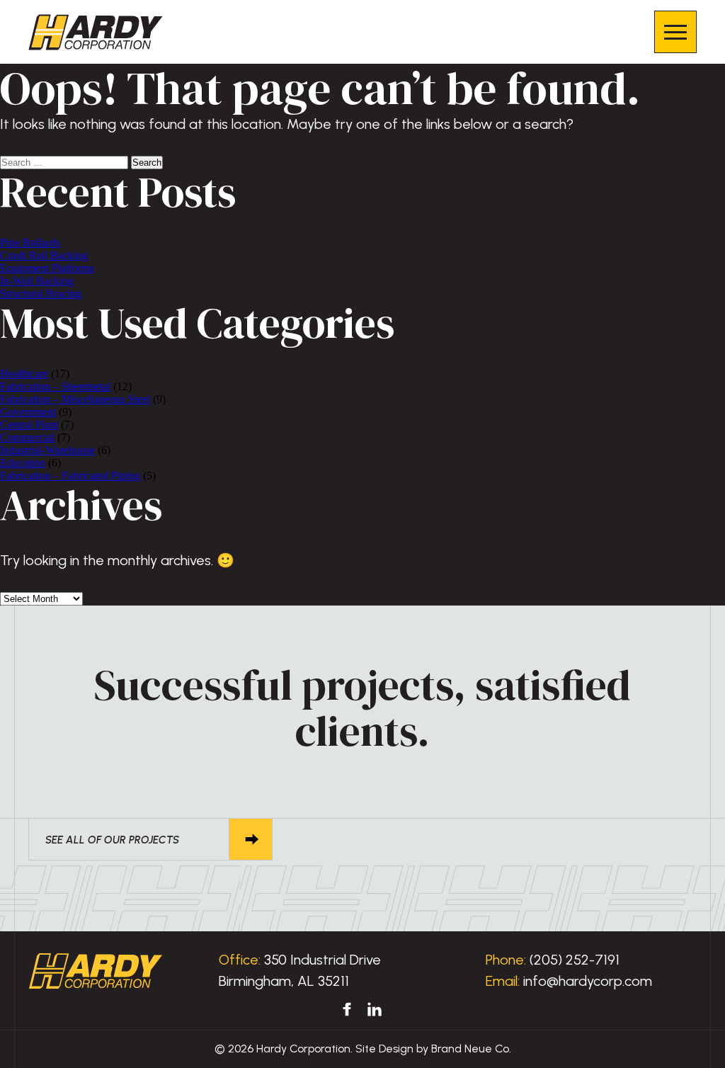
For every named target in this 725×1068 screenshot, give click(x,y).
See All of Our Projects (112, 840)
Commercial (27, 437)
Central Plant (29, 425)
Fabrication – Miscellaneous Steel (75, 399)
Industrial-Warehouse (47, 450)
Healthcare (24, 374)
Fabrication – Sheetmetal (55, 386)
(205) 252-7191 (575, 959)
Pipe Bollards (30, 243)
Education (22, 463)
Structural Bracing (40, 294)
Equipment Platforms (47, 268)
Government (28, 412)
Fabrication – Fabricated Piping (70, 476)
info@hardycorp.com (587, 980)
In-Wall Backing (37, 281)
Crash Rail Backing (44, 255)
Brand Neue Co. (471, 1048)
